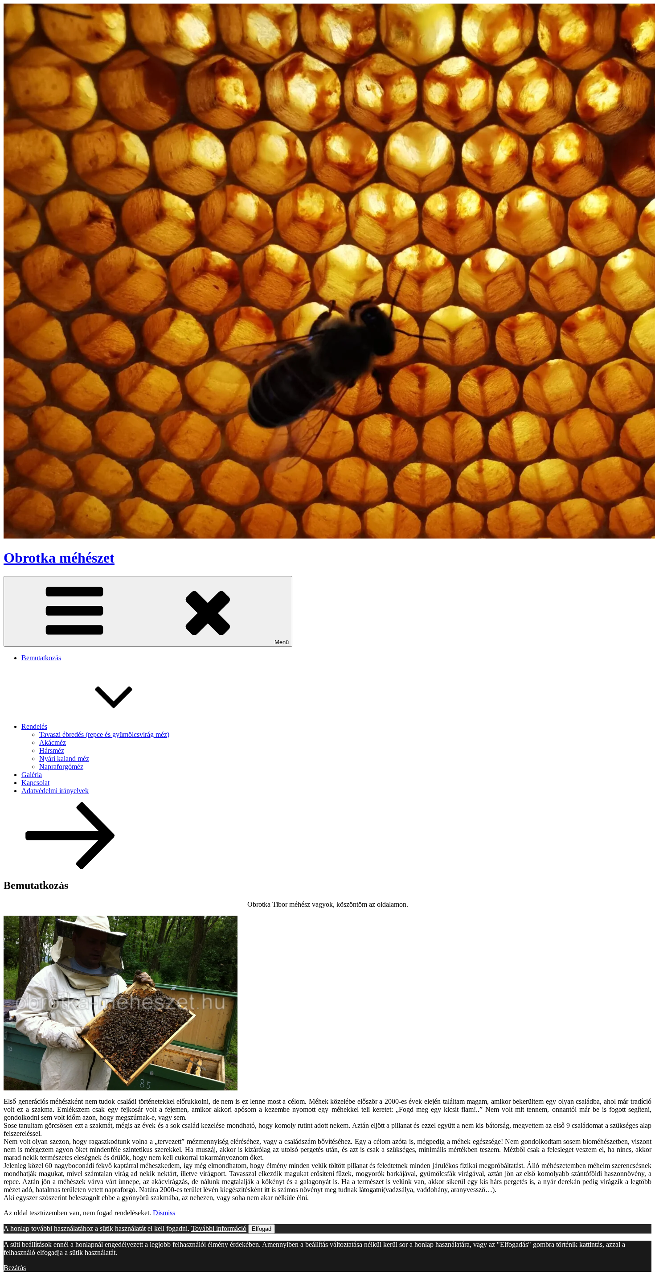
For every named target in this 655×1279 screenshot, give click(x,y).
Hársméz (51, 750)
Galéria (31, 774)
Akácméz (52, 742)
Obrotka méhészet (59, 558)
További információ (218, 1228)
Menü (281, 642)
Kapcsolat (35, 782)
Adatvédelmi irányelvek (55, 790)
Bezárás (15, 1267)
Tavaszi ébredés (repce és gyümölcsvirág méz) (104, 734)
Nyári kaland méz (64, 758)
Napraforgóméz (61, 766)
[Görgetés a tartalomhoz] (70, 866)
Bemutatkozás (41, 658)
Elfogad (261, 1229)
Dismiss (164, 1213)
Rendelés (34, 726)
